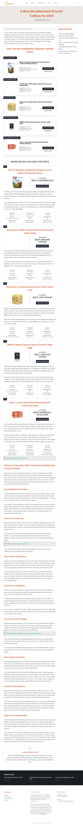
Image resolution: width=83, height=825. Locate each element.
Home (27, 2)
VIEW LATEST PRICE (48, 68)
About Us (6, 795)
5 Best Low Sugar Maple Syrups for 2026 (64, 777)
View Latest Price (42, 186)
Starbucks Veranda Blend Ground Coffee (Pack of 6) (36, 102)
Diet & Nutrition (41, 2)
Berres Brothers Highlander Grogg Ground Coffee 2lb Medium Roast (34, 62)
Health (32, 2)
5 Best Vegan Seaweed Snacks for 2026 (13, 777)
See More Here (43, 813)
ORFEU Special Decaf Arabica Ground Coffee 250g (35, 122)
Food (49, 2)
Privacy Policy (7, 796)
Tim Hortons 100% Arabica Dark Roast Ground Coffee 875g (36, 84)
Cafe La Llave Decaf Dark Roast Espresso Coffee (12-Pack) (34, 142)
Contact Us (6, 800)
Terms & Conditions (8, 798)
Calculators (55, 2)
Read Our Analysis (48, 71)
